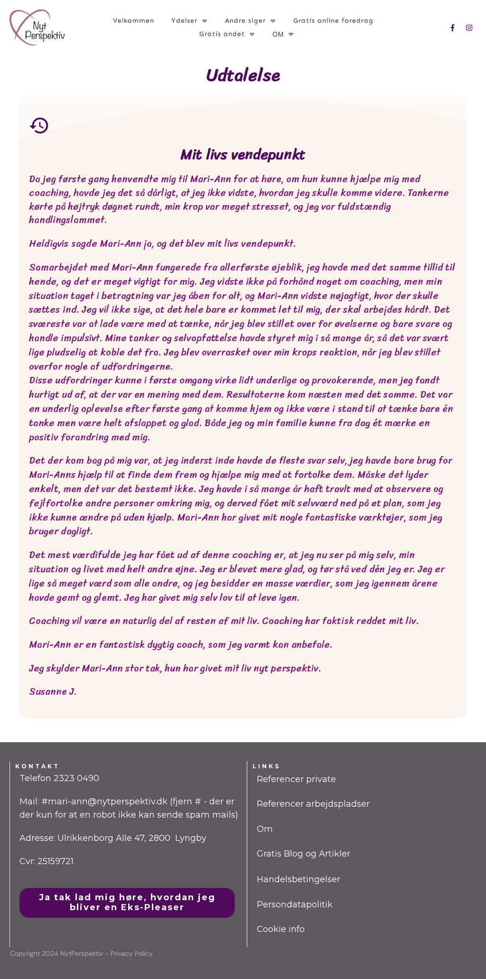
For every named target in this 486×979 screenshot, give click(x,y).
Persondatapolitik (295, 904)
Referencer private (296, 779)
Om (265, 829)
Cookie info (281, 929)
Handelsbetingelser (298, 879)
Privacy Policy (132, 953)
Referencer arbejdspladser (313, 804)
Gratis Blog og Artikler (303, 853)
